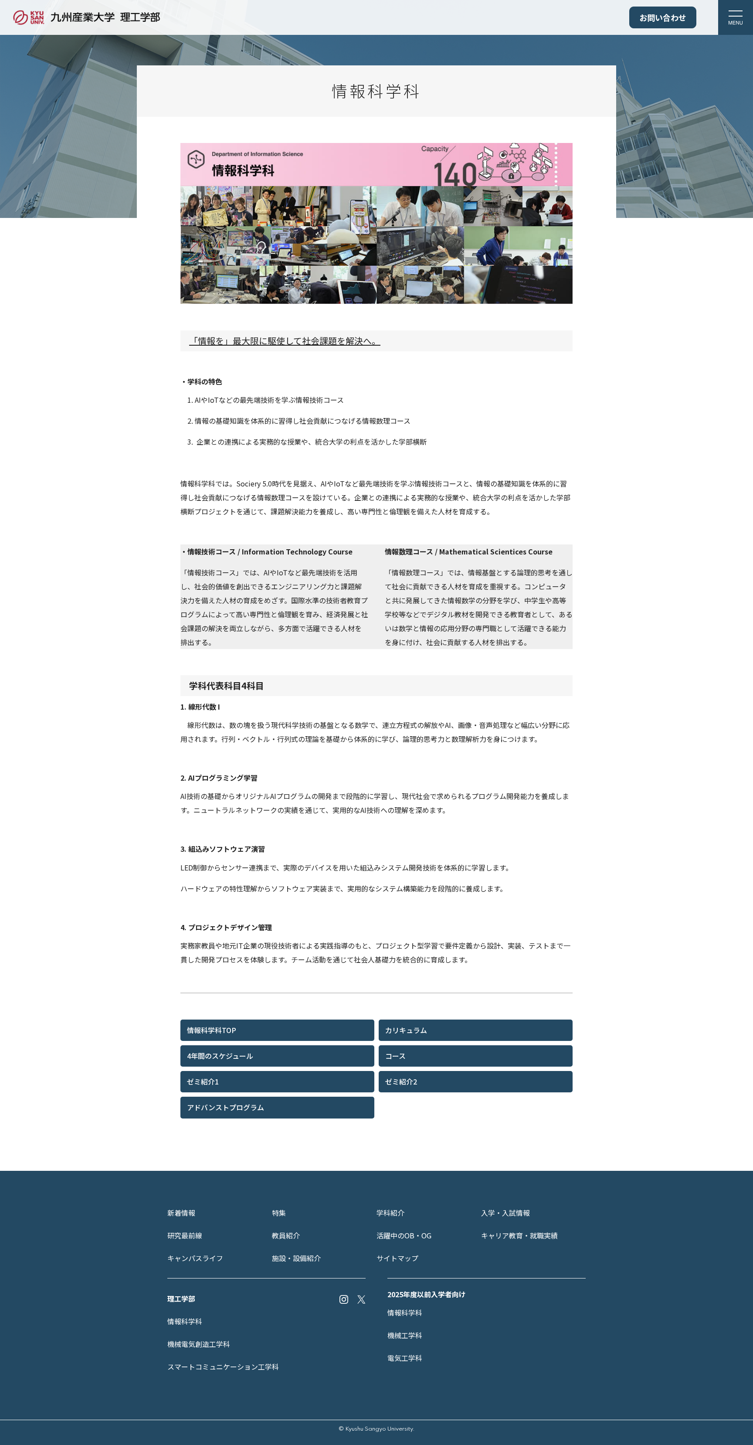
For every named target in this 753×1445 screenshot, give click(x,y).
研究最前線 (184, 1235)
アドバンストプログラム (225, 1107)
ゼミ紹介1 (203, 1081)
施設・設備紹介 (296, 1258)
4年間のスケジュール (220, 1056)
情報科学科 (184, 1321)
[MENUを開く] (735, 17)
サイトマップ (397, 1258)
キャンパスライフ (195, 1258)
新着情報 (181, 1212)
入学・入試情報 (505, 1212)
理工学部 (181, 1298)
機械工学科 (404, 1335)
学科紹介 (390, 1212)
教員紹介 (286, 1235)
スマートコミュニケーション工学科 (223, 1366)
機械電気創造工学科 (198, 1344)
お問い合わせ (662, 17)
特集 (279, 1212)
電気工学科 (404, 1358)
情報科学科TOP (211, 1030)
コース (395, 1056)
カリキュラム (406, 1030)
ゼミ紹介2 (401, 1081)
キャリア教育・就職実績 (519, 1235)
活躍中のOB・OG (403, 1235)
